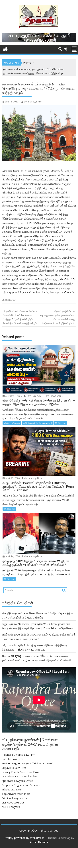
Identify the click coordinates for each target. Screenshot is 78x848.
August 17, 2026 (13, 395)
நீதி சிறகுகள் (10, 299)
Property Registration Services (21, 785)
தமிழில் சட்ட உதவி (12, 789)
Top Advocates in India (16, 794)
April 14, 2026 (12, 556)
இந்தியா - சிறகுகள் (12, 423)
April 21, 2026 (12, 478)
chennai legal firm (33, 101)
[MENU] (74, 49)
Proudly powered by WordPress (24, 837)
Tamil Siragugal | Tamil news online (44, 395)
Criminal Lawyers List (15, 798)
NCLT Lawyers (11, 807)
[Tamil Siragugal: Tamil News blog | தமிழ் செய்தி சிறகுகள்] (5, 48)
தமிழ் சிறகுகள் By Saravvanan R (37, 423)
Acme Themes (39, 842)
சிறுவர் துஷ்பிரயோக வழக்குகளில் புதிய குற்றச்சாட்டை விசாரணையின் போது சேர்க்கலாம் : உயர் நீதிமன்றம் (57, 317)
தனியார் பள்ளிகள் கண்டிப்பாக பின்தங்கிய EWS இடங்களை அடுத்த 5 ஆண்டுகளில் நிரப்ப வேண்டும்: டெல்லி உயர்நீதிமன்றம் (20, 317)
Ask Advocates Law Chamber (20, 776)
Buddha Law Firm (12, 759)
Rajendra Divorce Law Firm (18, 754)
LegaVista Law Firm (14, 767)
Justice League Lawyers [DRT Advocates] (27, 763)
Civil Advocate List (13, 802)
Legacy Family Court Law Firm (20, 772)
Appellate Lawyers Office (17, 780)
